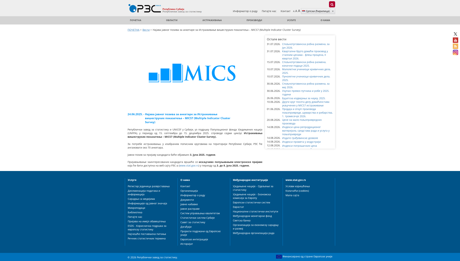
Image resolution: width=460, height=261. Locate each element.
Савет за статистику (192, 222)
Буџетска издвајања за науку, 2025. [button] (304, 98)
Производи (254, 20)
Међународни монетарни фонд (252, 216)
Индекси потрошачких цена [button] (299, 145)
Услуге (291, 20)
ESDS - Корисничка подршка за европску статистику (147, 227)
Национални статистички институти (255, 211)
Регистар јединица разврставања (149, 186)
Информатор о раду (245, 11)
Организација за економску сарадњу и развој (256, 226)
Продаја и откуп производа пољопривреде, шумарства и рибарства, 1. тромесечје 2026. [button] (307, 112)
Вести (146, 30)
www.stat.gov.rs (189, 165)
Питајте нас (269, 11)
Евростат (238, 207)
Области (172, 20)
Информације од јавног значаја (147, 203)
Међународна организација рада (253, 233)
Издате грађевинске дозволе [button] (300, 138)
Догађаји (186, 226)
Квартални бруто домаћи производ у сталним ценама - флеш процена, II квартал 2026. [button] (305, 55)
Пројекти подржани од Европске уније (200, 233)
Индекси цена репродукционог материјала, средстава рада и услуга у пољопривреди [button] (306, 130)
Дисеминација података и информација (144, 192)
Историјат (186, 244)
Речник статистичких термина (147, 238)
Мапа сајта (292, 195)
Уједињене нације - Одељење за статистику (253, 188)
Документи (187, 199)
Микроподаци (136, 208)
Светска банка (241, 220)
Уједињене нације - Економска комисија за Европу (252, 196)
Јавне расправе (190, 208)
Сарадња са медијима (141, 199)
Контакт (286, 11)
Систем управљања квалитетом (200, 213)
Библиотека (135, 212)
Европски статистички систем (251, 202)
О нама (325, 20)
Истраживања (212, 20)
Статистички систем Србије (197, 217)
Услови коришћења (298, 186)
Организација (189, 190)
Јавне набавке (189, 204)
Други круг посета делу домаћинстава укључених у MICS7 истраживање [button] (305, 103)
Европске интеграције (194, 239)
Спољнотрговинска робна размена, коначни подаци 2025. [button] (304, 63)
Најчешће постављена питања (147, 234)
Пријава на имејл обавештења (147, 221)
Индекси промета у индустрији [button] (301, 141)
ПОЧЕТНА (135, 20)
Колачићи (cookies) (297, 190)
